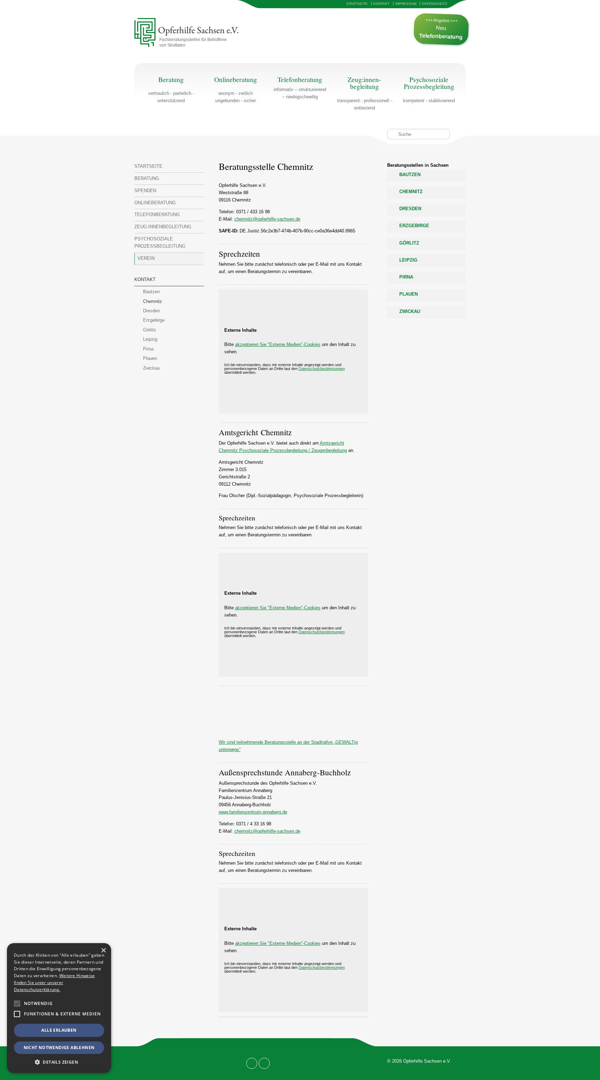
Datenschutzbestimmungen (322, 368)
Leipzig (150, 339)
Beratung (146, 178)
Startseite (357, 4)
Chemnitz (152, 301)
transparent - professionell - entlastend (364, 93)
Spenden (145, 190)
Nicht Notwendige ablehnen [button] (59, 1047)
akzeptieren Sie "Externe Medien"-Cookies (277, 344)
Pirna (148, 349)
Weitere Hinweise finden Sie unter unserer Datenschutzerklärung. (54, 982)
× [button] (103, 950)
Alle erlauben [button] (58, 1030)
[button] (17, 1004)
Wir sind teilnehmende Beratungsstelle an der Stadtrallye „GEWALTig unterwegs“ (288, 746)
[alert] (59, 1008)
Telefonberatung (157, 214)
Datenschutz (434, 4)
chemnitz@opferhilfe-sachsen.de (267, 219)
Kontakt (381, 4)
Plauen (150, 358)
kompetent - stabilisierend (429, 90)
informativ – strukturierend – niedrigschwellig (300, 93)
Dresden (151, 310)
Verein (146, 258)
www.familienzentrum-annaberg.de (253, 812)
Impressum (405, 4)
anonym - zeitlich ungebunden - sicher (235, 90)
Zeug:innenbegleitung (162, 226)
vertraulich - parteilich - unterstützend (171, 90)
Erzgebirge (154, 320)
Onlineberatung (155, 202)
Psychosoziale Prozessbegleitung (159, 242)
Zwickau (151, 368)
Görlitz (149, 329)
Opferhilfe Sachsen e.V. (180, 33)
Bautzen (151, 291)
